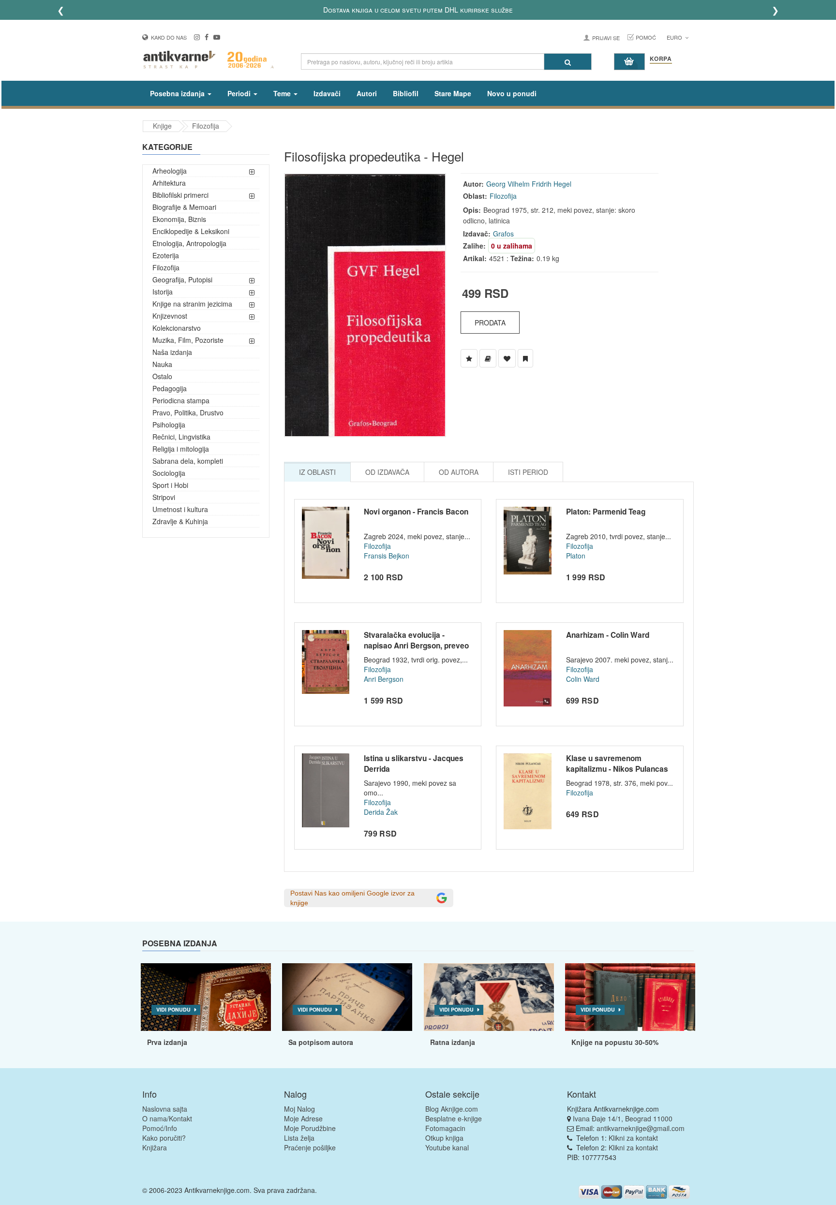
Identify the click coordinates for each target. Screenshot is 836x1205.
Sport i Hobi (170, 485)
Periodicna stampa (180, 400)
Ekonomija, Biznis (179, 219)
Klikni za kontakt (633, 1138)
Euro (675, 37)
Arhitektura (169, 183)
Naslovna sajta (164, 1109)
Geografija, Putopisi (182, 279)
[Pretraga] (568, 61)
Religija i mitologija (180, 449)
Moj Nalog (299, 1109)
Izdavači (327, 93)
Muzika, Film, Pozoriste (188, 340)
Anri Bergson (383, 679)
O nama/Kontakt (167, 1118)
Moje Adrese (303, 1118)
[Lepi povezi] (630, 997)
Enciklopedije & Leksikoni (190, 231)
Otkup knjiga (444, 1138)
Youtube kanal (447, 1147)
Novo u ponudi (512, 93)
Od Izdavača (387, 472)
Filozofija (205, 126)
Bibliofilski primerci (180, 195)
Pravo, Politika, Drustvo (188, 412)
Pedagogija (169, 388)
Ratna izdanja (452, 1042)
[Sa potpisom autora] (347, 997)
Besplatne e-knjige (453, 1118)
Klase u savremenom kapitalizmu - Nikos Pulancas (617, 763)
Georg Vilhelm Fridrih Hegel (528, 184)
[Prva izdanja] (206, 997)
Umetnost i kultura (180, 509)
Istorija (162, 291)
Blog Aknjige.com (451, 1109)
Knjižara (154, 1147)
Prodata (490, 322)
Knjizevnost (169, 316)
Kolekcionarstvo (176, 328)
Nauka (162, 364)
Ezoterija (165, 255)
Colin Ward (582, 679)
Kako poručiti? (164, 1138)
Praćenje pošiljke (310, 1147)
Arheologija (169, 171)
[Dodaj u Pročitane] (525, 358)
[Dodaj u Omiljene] (507, 358)
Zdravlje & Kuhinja (180, 521)
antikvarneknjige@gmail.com (641, 1128)
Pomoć (646, 37)
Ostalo (162, 376)
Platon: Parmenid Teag (605, 511)
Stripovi (163, 497)
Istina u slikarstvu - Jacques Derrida (413, 763)
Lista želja (299, 1138)
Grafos (503, 233)
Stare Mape (452, 93)
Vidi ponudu (173, 1009)
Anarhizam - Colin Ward (607, 635)
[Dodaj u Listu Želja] (469, 358)
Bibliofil (405, 93)
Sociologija (168, 473)
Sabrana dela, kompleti (187, 461)
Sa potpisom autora (320, 1042)
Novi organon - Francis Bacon (416, 511)
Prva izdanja (167, 1042)
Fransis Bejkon (386, 555)
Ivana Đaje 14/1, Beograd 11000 (622, 1118)
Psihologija (168, 424)
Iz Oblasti (317, 472)
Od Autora (458, 472)
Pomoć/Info (159, 1128)
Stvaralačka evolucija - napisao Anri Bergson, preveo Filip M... (416, 645)
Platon (575, 555)
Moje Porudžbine (310, 1128)
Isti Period (528, 472)
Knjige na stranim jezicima (192, 304)
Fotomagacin (445, 1128)
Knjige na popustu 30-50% (614, 1042)
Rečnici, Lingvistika (181, 436)
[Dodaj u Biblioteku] (487, 358)
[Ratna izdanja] (489, 997)
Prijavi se (606, 38)
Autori (367, 93)
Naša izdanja (172, 352)
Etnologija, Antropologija (189, 243)
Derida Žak (381, 812)
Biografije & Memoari (184, 207)
